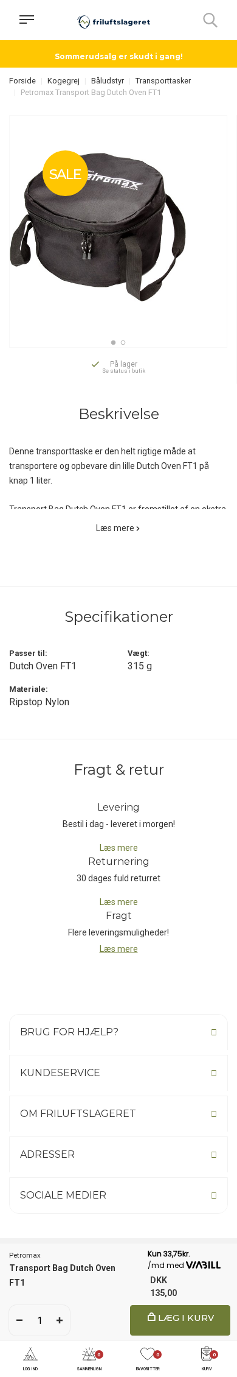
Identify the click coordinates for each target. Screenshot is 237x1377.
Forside (22, 80)
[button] (30, 1360)
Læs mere (115, 528)
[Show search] (210, 20)
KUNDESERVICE (60, 1073)
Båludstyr (107, 80)
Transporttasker (163, 80)
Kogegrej (63, 80)
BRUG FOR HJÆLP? (69, 1032)
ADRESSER (47, 1154)
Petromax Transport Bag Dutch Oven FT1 (91, 92)
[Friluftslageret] (113, 20)
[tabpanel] (118, 224)
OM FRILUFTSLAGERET (78, 1113)
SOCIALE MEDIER (63, 1195)
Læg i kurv (185, 1317)
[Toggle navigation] (26, 20)
